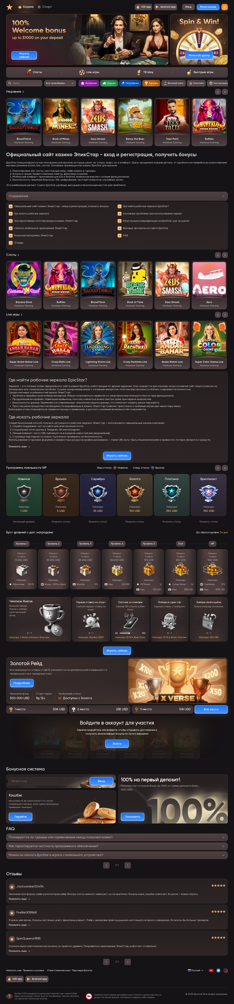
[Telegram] (218, 970)
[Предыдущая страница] (106, 962)
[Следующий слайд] (225, 92)
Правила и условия (33, 970)
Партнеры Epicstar (82, 970)
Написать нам (13, 970)
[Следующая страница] (127, 962)
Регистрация (208, 7)
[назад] (106, 865)
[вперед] (127, 865)
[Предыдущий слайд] (218, 92)
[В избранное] (37, 102)
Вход (188, 7)
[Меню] (224, 7)
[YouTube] (211, 970)
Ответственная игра (58, 970)
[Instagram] (225, 970)
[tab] (33, 72)
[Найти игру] (9, 83)
